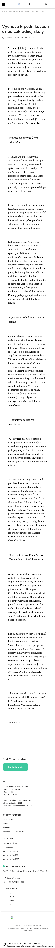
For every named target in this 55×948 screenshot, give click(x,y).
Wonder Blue (37, 925)
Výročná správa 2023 (11, 851)
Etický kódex (8, 847)
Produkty (6, 827)
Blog (9, 11)
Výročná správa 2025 (11, 859)
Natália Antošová (12, 37)
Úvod (4, 11)
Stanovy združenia (10, 843)
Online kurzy (8, 819)
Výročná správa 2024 (11, 855)
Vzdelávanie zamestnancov (13, 831)
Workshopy (7, 823)
